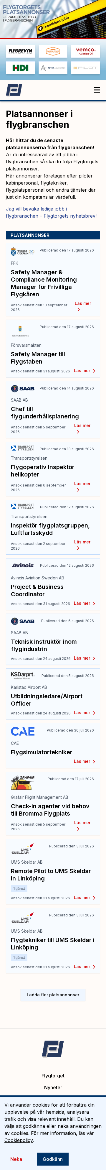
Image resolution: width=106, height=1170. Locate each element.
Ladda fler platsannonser (53, 994)
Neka (16, 1159)
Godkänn (53, 1159)
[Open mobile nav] (97, 90)
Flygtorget (53, 1076)
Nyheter (53, 1087)
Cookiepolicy (18, 1140)
